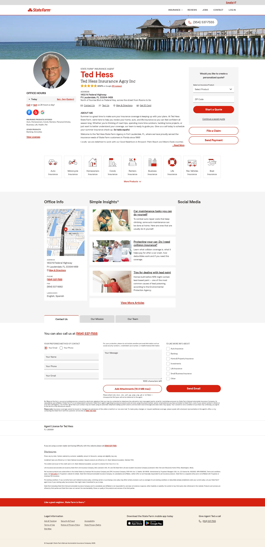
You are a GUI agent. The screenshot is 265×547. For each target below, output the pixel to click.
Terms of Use (49, 525)
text (35, 105)
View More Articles (132, 302)
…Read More (178, 145)
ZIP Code (199, 99)
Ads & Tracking (50, 521)
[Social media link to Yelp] (36, 112)
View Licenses (33, 137)
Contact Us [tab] (61, 319)
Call (28, 105)
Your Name (51, 357)
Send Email (193, 388)
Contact (218, 10)
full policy (54, 474)
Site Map (47, 529)
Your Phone (68, 348)
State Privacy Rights (92, 525)
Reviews (192, 10)
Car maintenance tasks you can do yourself (153, 213)
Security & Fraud (68, 521)
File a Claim (214, 130)
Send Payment (214, 140)
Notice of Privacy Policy (70, 525)
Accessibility (89, 521)
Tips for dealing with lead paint (152, 272)
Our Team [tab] (133, 319)
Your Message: (111, 353)
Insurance (174, 10)
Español (230, 2)
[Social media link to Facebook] (29, 112)
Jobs (205, 10)
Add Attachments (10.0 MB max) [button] (132, 389)
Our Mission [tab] (97, 319)
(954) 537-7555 (54, 279)
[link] (39, 10)
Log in (232, 10)
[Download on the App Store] (135, 523)
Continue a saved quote (213, 119)
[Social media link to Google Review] (42, 112)
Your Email (53, 348)
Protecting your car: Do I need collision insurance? (152, 243)
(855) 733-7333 (91, 411)
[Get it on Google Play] (154, 523)
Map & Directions (57, 270)
